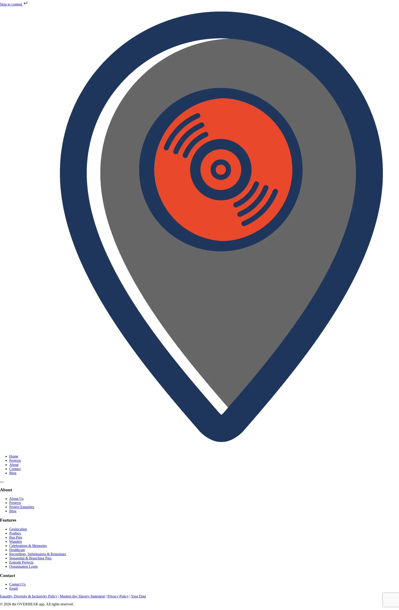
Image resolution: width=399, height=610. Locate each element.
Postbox (15, 533)
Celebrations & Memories (28, 546)
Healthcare (17, 550)
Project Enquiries (21, 507)
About (13, 465)
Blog (12, 473)
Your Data (138, 596)
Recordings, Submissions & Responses (37, 554)
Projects (15, 460)
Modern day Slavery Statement (82, 596)
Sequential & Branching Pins (30, 558)
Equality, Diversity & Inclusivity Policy (28, 596)
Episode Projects (21, 562)
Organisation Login (23, 566)
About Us (16, 499)
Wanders (15, 542)
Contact (15, 469)
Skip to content (11, 4)
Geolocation (18, 529)
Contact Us (17, 584)
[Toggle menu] (2, 482)
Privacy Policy (118, 596)
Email (13, 588)
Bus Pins (15, 537)
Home (13, 456)
